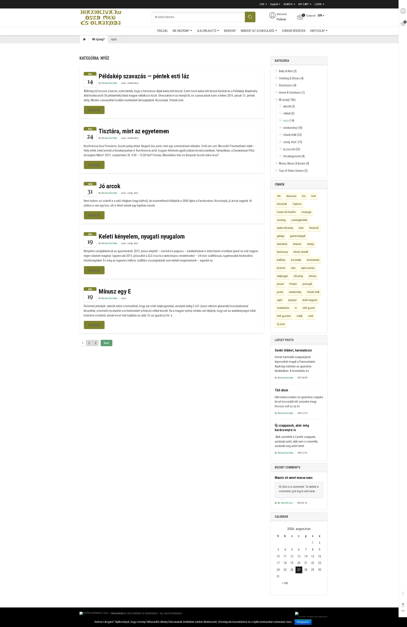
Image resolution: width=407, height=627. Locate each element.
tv (296, 307)
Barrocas (291, 196)
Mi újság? (98, 39)
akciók (287, 106)
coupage (306, 212)
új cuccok (289, 149)
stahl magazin (309, 300)
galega (280, 236)
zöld (310, 316)
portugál (307, 283)
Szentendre (283, 307)
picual (280, 283)
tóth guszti (309, 307)
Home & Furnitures (290, 92)
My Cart (303, 4)
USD (262, 4)
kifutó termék (301, 251)
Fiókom (281, 19)
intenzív (297, 244)
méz (293, 268)
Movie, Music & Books (292, 163)
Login (318, 4)
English (274, 4)
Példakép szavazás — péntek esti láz (144, 76)
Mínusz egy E (115, 291)
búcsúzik (282, 203)
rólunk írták (289, 134)
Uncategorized (292, 156)
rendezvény (132, 83)
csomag (281, 220)
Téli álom (281, 390)
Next (106, 343)
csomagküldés (299, 220)
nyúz (123, 83)
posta (280, 292)
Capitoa (297, 203)
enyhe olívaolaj (285, 227)
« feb (285, 583)
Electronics (286, 85)
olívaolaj (298, 276)
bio (304, 196)
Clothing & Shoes (289, 78)
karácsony (282, 251)
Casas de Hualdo (286, 212)
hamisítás (282, 244)
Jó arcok (109, 186)
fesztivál (314, 227)
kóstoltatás (313, 259)
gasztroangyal (297, 236)
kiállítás (281, 259)
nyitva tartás (308, 268)
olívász (312, 276)
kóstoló (281, 268)
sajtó (279, 300)
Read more (94, 109)
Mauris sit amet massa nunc (293, 478)
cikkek (287, 113)
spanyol (292, 300)
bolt (313, 196)
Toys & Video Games (291, 170)
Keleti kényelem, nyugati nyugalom (142, 236)
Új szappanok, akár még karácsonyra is (292, 427)
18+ (279, 196)
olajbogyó (282, 276)
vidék (299, 316)
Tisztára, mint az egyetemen (134, 131)
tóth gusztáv (284, 316)
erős (301, 227)
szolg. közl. (133, 193)
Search (288, 4)
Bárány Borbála (109, 83)
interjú (310, 244)
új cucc (281, 324)
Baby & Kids (286, 71)
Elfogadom (303, 622)
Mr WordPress (285, 503)
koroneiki (296, 259)
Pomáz (293, 283)
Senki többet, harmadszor (293, 350)
